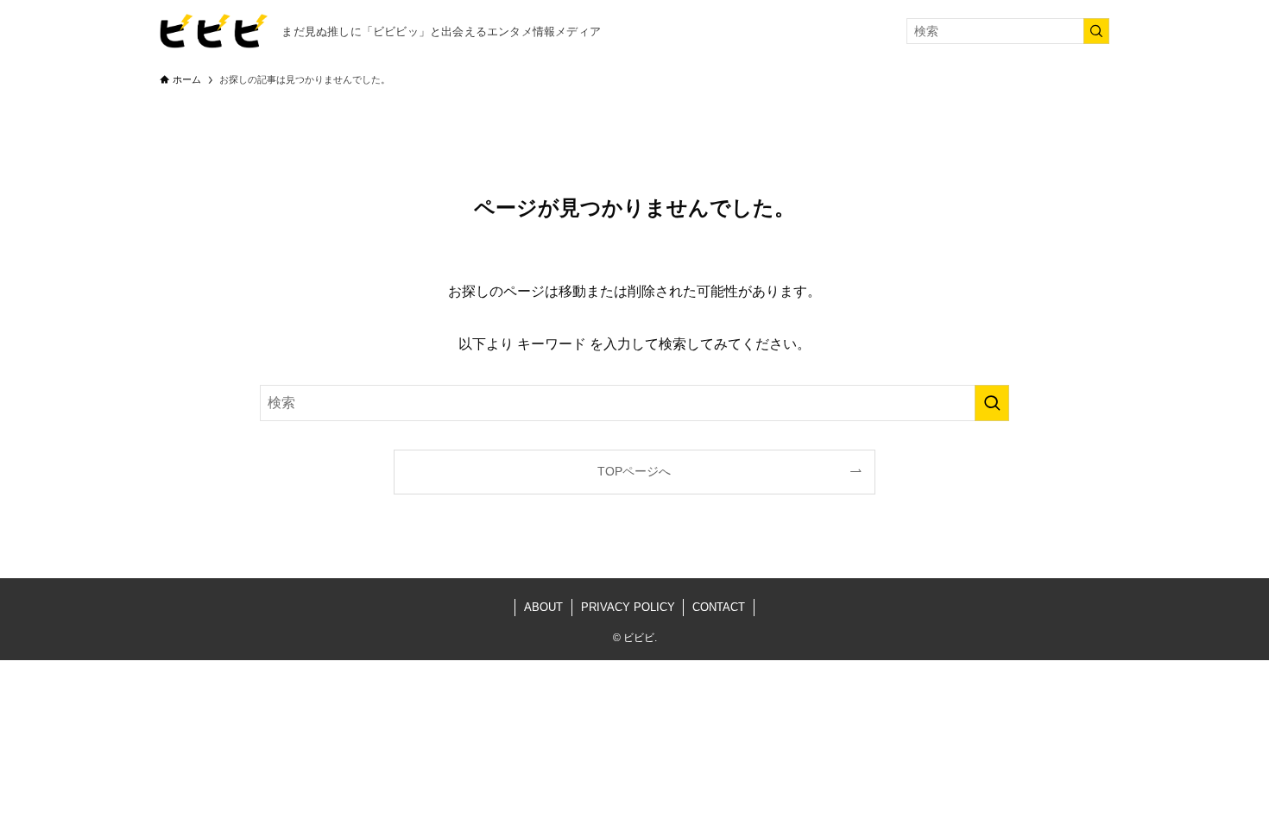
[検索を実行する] (1096, 31)
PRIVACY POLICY (628, 607)
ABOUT (543, 607)
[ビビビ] (214, 31)
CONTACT (718, 607)
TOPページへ (634, 471)
